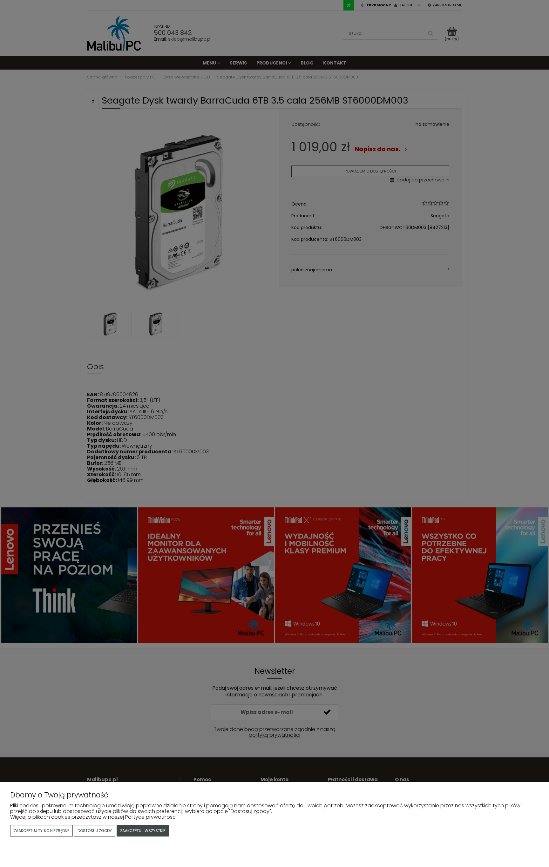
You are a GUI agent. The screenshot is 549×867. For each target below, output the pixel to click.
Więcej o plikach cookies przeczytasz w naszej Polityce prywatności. (94, 817)
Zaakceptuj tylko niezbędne (41, 830)
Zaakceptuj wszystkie (142, 830)
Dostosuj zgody (95, 830)
